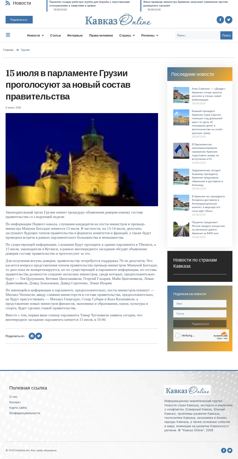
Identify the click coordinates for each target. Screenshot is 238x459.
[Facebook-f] (220, 19)
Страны (125, 35)
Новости (33, 35)
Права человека (101, 35)
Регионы (148, 35)
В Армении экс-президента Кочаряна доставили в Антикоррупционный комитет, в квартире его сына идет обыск (208, 203)
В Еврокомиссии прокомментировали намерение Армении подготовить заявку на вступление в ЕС (205, 151)
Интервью (75, 35)
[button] (32, 336)
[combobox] (197, 35)
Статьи (55, 35)
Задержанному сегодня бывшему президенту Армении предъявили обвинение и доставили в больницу (207, 177)
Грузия (25, 50)
